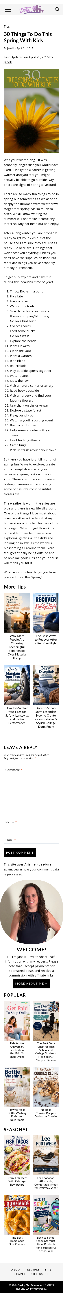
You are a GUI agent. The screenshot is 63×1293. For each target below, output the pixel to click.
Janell (10, 48)
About (16, 1270)
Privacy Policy (38, 1289)
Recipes (33, 1270)
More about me (29, 983)
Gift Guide (40, 1274)
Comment (14, 770)
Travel (20, 1274)
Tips (7, 26)
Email (10, 840)
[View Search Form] (57, 9)
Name (11, 822)
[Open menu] (8, 9)
